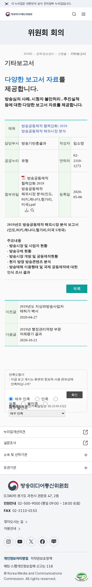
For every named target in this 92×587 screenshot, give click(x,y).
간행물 (62, 54)
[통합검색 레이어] (74, 14)
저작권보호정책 (41, 558)
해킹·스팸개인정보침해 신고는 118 (28, 566)
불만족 (32, 404)
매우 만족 (22, 399)
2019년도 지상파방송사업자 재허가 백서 (42, 309)
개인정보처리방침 (16, 558)
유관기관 (10, 468)
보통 (12, 404)
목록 (77, 289)
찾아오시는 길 (14, 522)
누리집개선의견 (14, 432)
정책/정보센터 (45, 54)
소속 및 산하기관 (15, 455)
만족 (44, 399)
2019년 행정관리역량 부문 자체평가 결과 (40, 331)
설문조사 (10, 443)
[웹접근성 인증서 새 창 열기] (81, 575)
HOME (28, 54)
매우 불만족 (18, 408)
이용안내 (10, 529)
